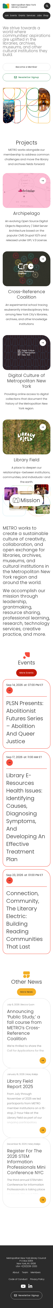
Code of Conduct (18, 1279)
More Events (26, 672)
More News (26, 991)
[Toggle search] (47, 6)
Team (25, 1272)
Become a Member (26, 66)
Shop (45, 15)
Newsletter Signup (28, 77)
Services (31, 15)
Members (35, 1272)
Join (7, 15)
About (16, 1272)
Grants (21, 15)
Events (13, 15)
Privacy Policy (37, 1279)
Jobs (39, 15)
